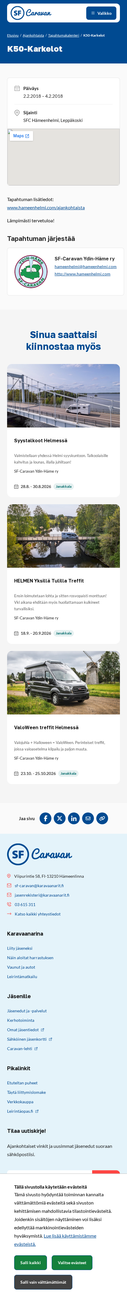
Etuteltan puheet (22, 1082)
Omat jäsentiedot (23, 1029)
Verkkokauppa (20, 1101)
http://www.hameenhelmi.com (82, 273)
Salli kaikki (30, 1262)
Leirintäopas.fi (20, 1111)
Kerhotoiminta (20, 1020)
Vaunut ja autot (21, 967)
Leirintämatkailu (22, 976)
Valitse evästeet (72, 1262)
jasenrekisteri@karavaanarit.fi (42, 894)
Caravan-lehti (19, 1048)
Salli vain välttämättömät (43, 1282)
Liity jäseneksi (19, 948)
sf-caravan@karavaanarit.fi (39, 885)
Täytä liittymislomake (26, 1092)
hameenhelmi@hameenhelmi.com (86, 266)
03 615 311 (25, 904)
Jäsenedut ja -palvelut (27, 1010)
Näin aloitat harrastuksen (30, 957)
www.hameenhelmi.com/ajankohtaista (46, 207)
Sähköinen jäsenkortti (27, 1039)
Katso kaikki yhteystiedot (38, 913)
